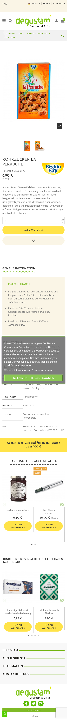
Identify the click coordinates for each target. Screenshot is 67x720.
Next (61, 504)
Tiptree (17, 513)
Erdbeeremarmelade (18, 510)
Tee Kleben (49, 510)
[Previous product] (62, 35)
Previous (4, 504)
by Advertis (33, 716)
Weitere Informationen (17, 370)
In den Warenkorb (34, 230)
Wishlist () (60, 3)
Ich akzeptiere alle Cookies (33, 378)
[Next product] (64, 35)
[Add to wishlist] (33, 240)
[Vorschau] (20, 505)
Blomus (48, 513)
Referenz (7, 170)
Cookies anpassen (42, 370)
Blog (4, 3)
